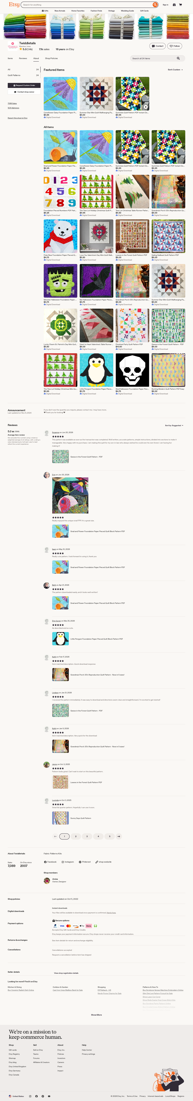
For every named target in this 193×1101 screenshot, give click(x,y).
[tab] (24, 69)
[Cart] (180, 5)
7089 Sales (12, 103)
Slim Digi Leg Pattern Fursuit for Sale (158, 993)
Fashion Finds (96, 11)
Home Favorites (77, 11)
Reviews (23, 58)
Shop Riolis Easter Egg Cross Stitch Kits (159, 1000)
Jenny (54, 764)
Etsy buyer (56, 621)
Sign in (165, 5)
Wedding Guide (127, 11)
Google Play (37, 1083)
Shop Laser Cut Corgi (151, 997)
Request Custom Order (25, 85)
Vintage (111, 11)
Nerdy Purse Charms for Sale (109, 993)
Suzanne (55, 432)
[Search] (155, 5)
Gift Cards (144, 11)
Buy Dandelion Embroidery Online (156, 1010)
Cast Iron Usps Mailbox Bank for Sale (68, 990)
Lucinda (55, 800)
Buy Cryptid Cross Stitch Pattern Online (159, 1007)
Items (10, 58)
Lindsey (55, 693)
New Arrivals (60, 11)
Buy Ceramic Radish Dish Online (21, 990)
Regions (181, 1096)
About (36, 58)
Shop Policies (51, 58)
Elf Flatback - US (104, 990)
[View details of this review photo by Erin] (70, 495)
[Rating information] (20, 49)
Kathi (54, 657)
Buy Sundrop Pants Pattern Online (157, 1003)
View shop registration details (66, 973)
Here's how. (111, 913)
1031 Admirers (13, 108)
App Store (18, 1083)
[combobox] (86, 5)
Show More (96, 1015)
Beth (54, 585)
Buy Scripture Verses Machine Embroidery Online (163, 990)
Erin (53, 475)
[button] (157, 46)
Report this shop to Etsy (17, 118)
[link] (55, 836)
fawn (54, 549)
